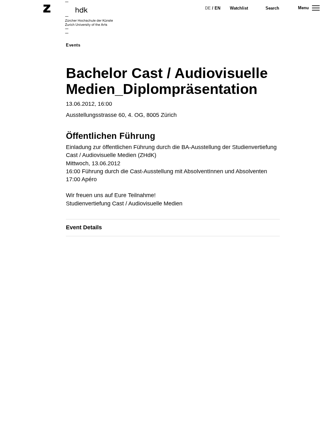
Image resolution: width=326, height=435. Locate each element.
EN (217, 8)
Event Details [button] (84, 227)
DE (208, 8)
